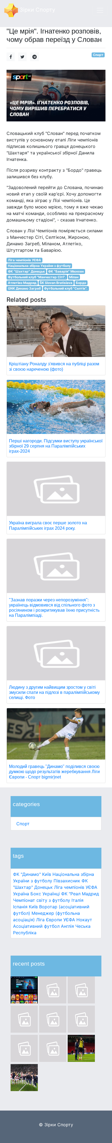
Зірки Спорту (36, 9)
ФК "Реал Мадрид (80, 893)
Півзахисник (67, 880)
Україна (21, 893)
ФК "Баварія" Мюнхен (66, 271)
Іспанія (20, 906)
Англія (67, 926)
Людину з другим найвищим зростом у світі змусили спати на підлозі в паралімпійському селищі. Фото (54, 692)
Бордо (81, 283)
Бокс (35, 893)
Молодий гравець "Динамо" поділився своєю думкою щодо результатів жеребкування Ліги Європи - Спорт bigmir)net (54, 771)
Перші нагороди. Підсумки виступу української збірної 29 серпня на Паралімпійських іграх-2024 (55, 446)
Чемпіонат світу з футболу (41, 900)
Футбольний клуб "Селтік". (66, 288)
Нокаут (84, 919)
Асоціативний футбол (36, 926)
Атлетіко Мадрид (22, 283)
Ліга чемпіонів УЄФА (75, 887)
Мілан (74, 277)
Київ (33, 906)
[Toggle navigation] (100, 10)
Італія (77, 900)
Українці (51, 893)
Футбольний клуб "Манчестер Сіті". (37, 277)
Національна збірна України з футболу (39, 266)
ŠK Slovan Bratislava (56, 283)
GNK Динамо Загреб (24, 288)
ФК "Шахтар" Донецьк (26, 271)
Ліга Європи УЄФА (55, 919)
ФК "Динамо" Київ (32, 874)
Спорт (23, 823)
